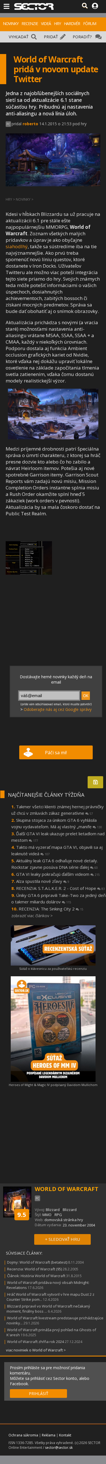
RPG (58, 1214)
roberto (30, 123)
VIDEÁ (46, 23)
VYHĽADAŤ (19, 36)
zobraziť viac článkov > (32, 915)
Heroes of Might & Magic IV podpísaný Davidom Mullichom (53, 1085)
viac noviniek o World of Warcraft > (36, 1350)
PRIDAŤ (51, 36)
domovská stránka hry (63, 1219)
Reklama (48, 1435)
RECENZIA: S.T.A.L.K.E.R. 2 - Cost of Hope (60, 888)
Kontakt (65, 1435)
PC (8, 124)
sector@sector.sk (59, 1447)
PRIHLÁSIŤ (38, 1393)
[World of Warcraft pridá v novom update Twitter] (53, 437)
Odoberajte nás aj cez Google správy (58, 709)
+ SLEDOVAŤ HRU (62, 1239)
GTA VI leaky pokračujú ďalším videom (58, 874)
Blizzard (53, 1209)
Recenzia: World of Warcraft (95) (34, 1269)
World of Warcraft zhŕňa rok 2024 (35, 1341)
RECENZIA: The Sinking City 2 (51, 909)
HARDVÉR (72, 23)
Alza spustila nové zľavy (42, 881)
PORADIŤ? (82, 36)
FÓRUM (89, 23)
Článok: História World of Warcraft (36, 1275)
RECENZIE (29, 23)
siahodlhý (17, 246)
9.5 (21, 1214)
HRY (57, 23)
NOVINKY (10, 23)
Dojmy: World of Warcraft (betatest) (37, 1262)
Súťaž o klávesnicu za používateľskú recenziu (53, 968)
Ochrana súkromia (23, 1435)
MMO (46, 1214)
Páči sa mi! (56, 752)
